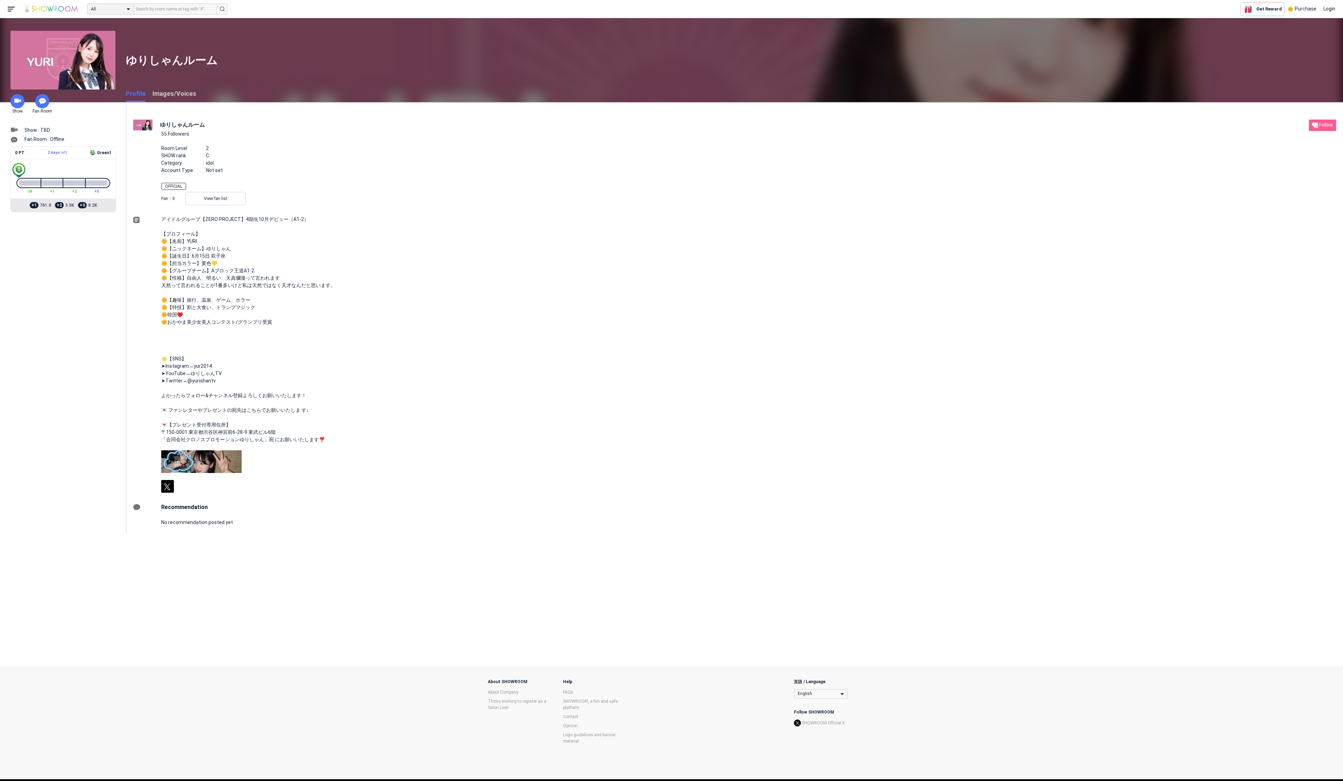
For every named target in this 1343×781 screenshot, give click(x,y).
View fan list (215, 198)
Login (1329, 9)
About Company (503, 692)
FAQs (568, 692)
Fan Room (42, 111)
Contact (570, 716)
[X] (167, 486)
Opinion (570, 725)
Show (17, 111)
